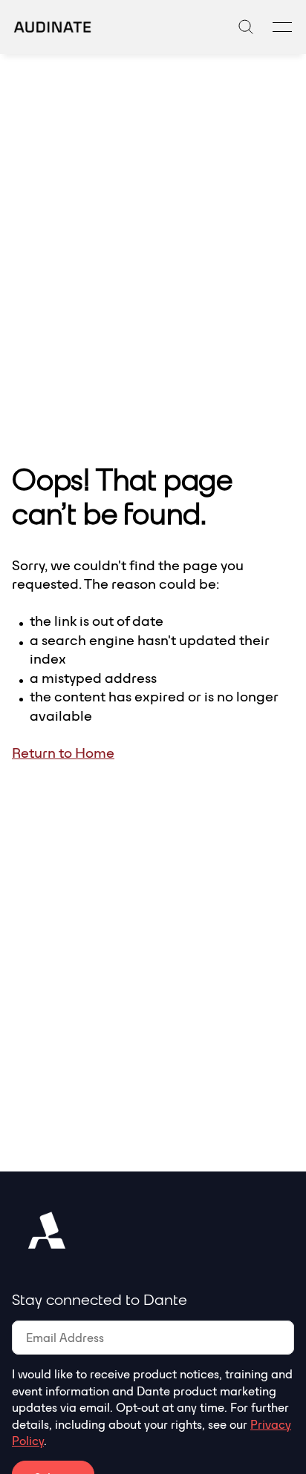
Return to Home (63, 752)
